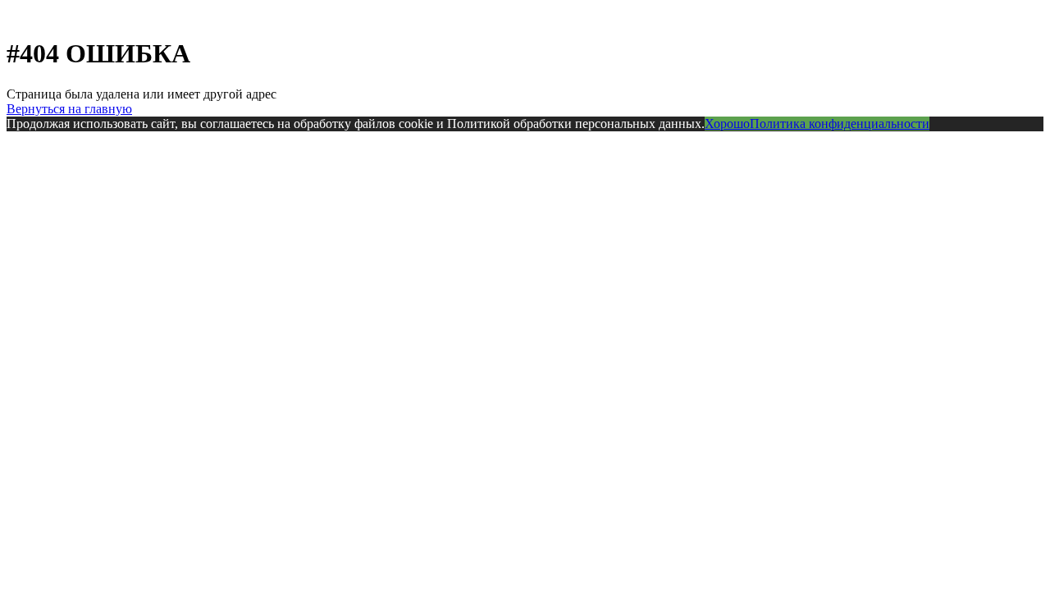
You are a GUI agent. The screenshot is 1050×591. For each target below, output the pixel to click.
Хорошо (727, 124)
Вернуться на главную (69, 109)
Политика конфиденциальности (839, 124)
